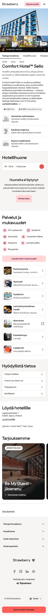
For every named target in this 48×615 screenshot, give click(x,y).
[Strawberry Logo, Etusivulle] (10, 4)
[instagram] (20, 571)
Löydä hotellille (8, 419)
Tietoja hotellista (10, 55)
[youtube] (33, 571)
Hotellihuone (29, 55)
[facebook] (14, 571)
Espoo (21, 62)
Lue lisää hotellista (10, 104)
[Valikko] (44, 4)
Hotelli (4, 62)
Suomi (13, 62)
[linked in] (27, 571)
